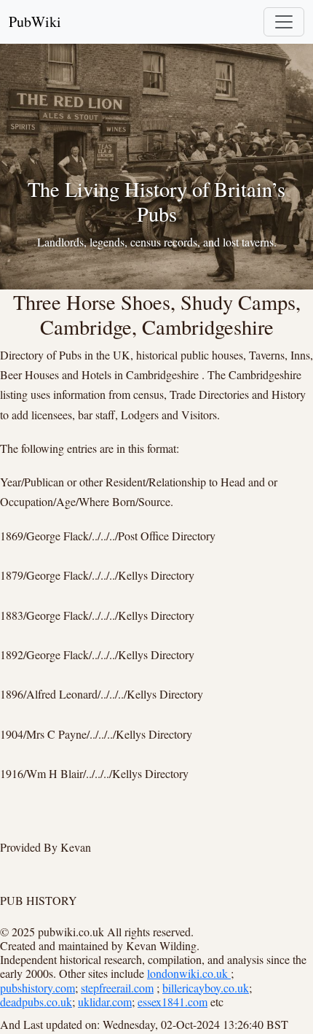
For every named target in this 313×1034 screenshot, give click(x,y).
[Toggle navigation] (284, 21)
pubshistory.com (37, 987)
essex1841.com (172, 1001)
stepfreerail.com (117, 987)
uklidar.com (105, 1001)
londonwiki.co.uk (189, 973)
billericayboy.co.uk (205, 987)
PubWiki (35, 21)
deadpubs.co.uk (36, 1001)
